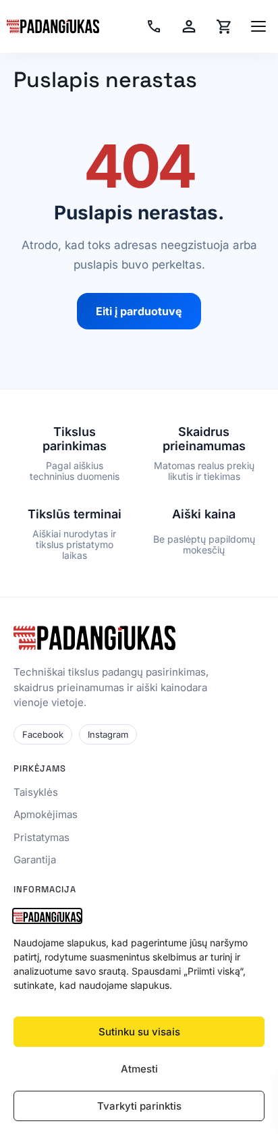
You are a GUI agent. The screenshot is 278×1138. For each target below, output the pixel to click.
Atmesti (139, 1068)
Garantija (34, 859)
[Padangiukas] (53, 26)
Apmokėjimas (45, 814)
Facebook (42, 734)
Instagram (108, 734)
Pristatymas (41, 837)
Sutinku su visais (139, 1031)
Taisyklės (35, 792)
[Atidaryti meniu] (258, 26)
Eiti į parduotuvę (139, 311)
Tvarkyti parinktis (139, 1106)
